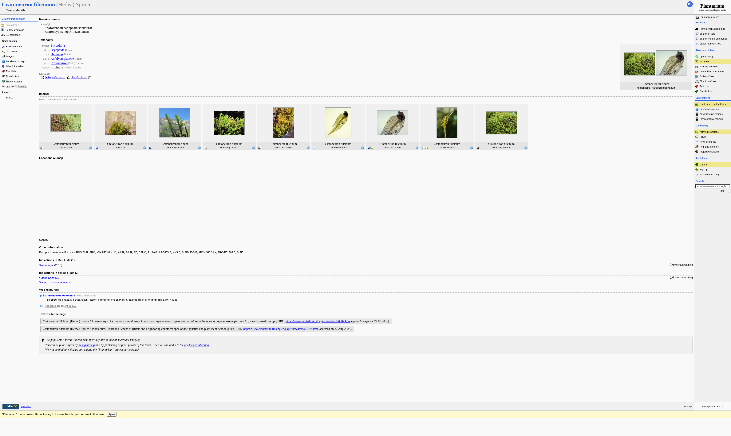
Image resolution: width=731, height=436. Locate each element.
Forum (703, 137)
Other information (15, 66)
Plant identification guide (712, 29)
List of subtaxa (13, 35)
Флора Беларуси (49, 277)
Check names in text (710, 43)
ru (690, 4)
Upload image (707, 56)
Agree (112, 414)
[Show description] (41, 148)
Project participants (709, 151)
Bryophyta (58, 45)
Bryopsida (58, 50)
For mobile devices (709, 17)
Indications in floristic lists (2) (58, 272)
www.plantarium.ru (712, 406)
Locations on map (15, 61)
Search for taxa (707, 34)
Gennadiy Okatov (175, 147)
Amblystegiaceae (62, 58)
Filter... (9, 97)
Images (10, 56)
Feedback (26, 406)
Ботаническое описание (59, 295)
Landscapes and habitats (713, 104)
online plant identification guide (712, 7)
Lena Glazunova (283, 147)
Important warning (683, 265)
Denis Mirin (66, 147)
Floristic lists (12, 76)
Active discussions (709, 132)
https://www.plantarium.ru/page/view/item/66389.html (318, 321)
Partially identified (709, 66)
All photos (705, 61)
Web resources (14, 81)
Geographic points (709, 109)
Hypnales (57, 54)
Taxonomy (11, 51)
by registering (86, 345)
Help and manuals (709, 146)
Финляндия (46, 265)
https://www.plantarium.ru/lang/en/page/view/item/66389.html (280, 328)
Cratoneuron (59, 63)
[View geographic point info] (90, 147)
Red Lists (11, 71)
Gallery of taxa (707, 76)
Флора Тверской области (54, 282)
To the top (687, 406)
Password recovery (709, 174)
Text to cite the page (16, 86)
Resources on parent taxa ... (60, 306)
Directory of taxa (708, 81)
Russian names (14, 46)
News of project (708, 142)
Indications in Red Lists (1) (57, 260)
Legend (43, 239)
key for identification (196, 345)
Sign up (704, 169)
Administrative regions (711, 114)
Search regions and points (713, 38)
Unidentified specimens (712, 71)
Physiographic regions (711, 119)
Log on (703, 164)
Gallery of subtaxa (15, 30)
